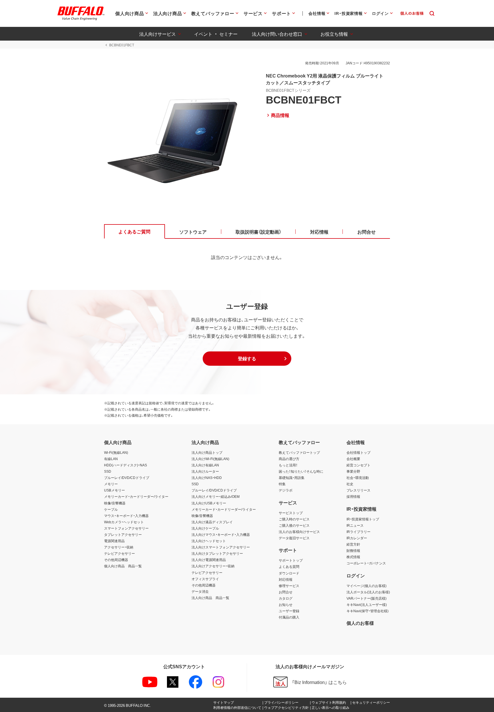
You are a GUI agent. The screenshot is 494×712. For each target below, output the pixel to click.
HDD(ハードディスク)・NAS (125, 465)
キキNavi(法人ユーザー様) (366, 604)
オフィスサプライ (205, 578)
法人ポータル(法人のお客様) (368, 591)
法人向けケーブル (205, 528)
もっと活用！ (288, 465)
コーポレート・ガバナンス (366, 563)
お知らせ (285, 604)
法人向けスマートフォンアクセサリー (221, 547)
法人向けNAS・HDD (207, 477)
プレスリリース (358, 490)
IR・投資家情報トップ (362, 519)
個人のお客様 (360, 622)
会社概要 (353, 458)
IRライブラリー (358, 531)
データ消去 (200, 591)
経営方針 (353, 544)
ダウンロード (289, 573)
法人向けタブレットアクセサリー (217, 553)
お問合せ (285, 591)
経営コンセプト (358, 465)
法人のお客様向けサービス (299, 531)
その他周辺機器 (116, 559)
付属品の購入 (289, 617)
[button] (247, 358)
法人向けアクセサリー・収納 (213, 565)
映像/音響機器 (115, 503)
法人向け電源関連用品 (209, 559)
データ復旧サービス (294, 537)
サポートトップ (291, 560)
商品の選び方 (289, 458)
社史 (349, 483)
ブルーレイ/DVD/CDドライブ (126, 477)
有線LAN (111, 458)
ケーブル (111, 509)
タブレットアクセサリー (123, 534)
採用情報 (353, 496)
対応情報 (285, 579)
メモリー (111, 483)
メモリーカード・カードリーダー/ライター (136, 496)
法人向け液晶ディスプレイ (212, 521)
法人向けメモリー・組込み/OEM (216, 496)
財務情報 (353, 550)
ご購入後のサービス (294, 525)
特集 (282, 483)
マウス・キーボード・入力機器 (126, 515)
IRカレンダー (356, 537)
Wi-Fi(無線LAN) (116, 452)
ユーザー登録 (289, 610)
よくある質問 (289, 566)
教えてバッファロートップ (299, 452)
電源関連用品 (114, 540)
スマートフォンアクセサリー (126, 528)
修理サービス (289, 585)
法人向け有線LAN (205, 465)
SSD (107, 471)
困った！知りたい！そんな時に (301, 471)
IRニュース (355, 525)
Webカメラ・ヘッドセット (124, 521)
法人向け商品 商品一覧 (210, 597)
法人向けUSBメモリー (209, 503)
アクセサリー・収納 (118, 547)
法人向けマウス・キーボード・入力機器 (221, 534)
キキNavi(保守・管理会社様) (367, 610)
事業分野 (353, 471)
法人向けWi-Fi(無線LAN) (210, 458)
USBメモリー (114, 490)
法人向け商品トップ (207, 452)
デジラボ (285, 490)
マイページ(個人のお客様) (366, 585)
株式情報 (353, 556)
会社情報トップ (358, 452)
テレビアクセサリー (119, 553)
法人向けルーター (205, 471)
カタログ (285, 598)
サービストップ (291, 512)
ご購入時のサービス (294, 519)
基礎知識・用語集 (291, 477)
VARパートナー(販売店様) (366, 598)
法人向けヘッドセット (209, 540)
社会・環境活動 (357, 477)
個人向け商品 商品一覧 (123, 565)
